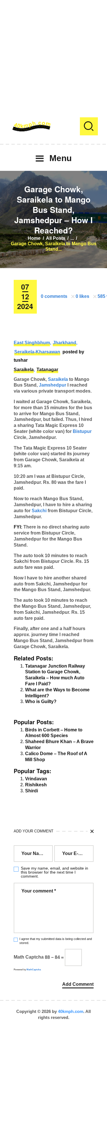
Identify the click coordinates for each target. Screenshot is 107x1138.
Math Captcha (29, 957)
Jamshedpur (52, 385)
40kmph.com (70, 1011)
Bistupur (82, 431)
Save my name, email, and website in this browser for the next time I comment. (54, 872)
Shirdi (31, 790)
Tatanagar (47, 369)
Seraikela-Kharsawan (37, 351)
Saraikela (24, 369)
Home (34, 238)
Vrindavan (36, 778)
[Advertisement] (53, 53)
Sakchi (39, 510)
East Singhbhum (32, 342)
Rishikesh (36, 784)
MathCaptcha (34, 969)
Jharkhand (64, 342)
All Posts (55, 238)
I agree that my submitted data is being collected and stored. (55, 940)
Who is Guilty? (40, 701)
